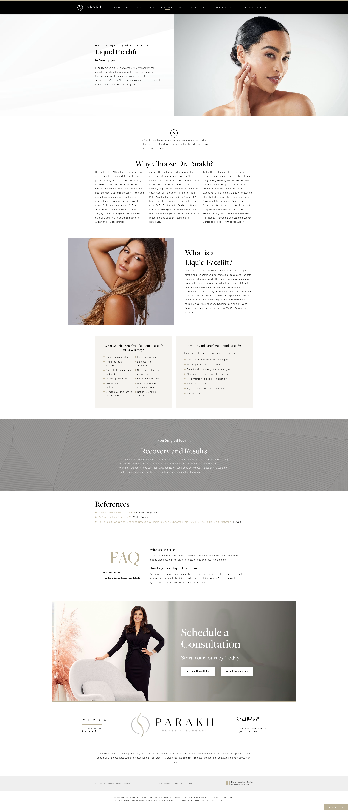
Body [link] (152, 7)
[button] (83, 720)
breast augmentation (144, 758)
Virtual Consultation (237, 671)
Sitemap (189, 783)
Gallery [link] (192, 7)
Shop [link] (205, 7)
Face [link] (128, 7)
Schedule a (210, 643)
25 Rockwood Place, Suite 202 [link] (251, 730)
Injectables (125, 45)
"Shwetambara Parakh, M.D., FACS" (117, 512)
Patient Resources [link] (222, 7)
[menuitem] (117, 7)
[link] (264, 7)
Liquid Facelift (141, 45)
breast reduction (175, 758)
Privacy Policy (178, 783)
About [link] (117, 7)
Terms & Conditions (163, 783)
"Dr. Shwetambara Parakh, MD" (114, 517)
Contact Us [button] (336, 807)
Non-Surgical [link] (167, 7)
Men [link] (181, 7)
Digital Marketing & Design (242, 783)
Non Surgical (110, 45)
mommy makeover (193, 758)
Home (98, 45)
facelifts (212, 758)
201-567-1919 (218, 800)
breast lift (161, 758)
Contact (249, 7)
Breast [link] (140, 7)
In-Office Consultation (198, 671)
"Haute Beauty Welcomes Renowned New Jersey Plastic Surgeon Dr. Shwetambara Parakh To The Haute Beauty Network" (164, 522)
